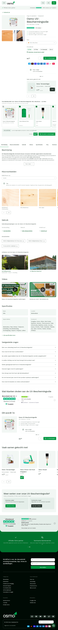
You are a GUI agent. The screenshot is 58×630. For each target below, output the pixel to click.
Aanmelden (43, 567)
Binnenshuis (6, 579)
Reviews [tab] (54, 144)
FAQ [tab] (47, 144)
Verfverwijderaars (7, 590)
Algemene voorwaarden (10, 625)
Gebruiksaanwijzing (27, 231)
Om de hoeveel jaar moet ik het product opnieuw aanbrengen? (20, 377)
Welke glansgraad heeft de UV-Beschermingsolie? (16, 364)
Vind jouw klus (10, 506)
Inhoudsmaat (30, 46)
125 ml (51, 49)
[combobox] (41, 42)
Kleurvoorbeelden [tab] (14, 144)
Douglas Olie (33, 600)
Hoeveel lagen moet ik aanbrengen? (12, 369)
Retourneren (33, 583)
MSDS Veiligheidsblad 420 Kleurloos (12, 241)
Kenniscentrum (6, 600)
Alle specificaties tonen (9, 335)
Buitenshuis (7, 12)
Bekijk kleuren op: (6, 175)
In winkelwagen (51, 58)
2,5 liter (29, 49)
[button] (15, 289)
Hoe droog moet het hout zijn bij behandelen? (15, 373)
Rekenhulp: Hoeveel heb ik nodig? (36, 52)
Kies (52, 89)
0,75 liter (36, 49)
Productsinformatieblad (9, 246)
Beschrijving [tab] (4, 144)
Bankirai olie (33, 602)
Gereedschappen (7, 585)
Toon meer (28, 164)
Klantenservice (33, 585)
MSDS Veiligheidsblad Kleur (35, 241)
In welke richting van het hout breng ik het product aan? (18, 360)
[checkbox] (10, 116)
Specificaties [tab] (39, 144)
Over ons (32, 579)
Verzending (32, 581)
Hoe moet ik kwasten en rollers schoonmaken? (16, 381)
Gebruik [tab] (24, 144)
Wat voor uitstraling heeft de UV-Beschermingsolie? (17, 347)
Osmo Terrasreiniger (42, 84)
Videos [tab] (31, 144)
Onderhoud (44, 231)
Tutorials (5, 602)
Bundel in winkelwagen (48, 134)
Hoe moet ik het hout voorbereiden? (12, 351)
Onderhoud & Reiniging (8, 583)
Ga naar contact (36, 506)
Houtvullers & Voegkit (8, 592)
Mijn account (33, 587)
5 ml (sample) (44, 49)
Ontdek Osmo (6, 604)
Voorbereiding (7, 231)
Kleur (28, 39)
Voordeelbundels (7, 587)
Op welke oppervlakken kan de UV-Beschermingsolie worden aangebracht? (24, 356)
